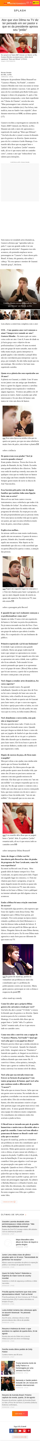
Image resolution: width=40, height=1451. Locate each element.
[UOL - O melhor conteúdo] (7, 3)
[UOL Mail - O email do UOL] (27, 2)
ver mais (18, 1414)
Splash (20, 10)
